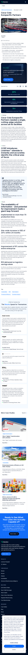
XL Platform (3, 564)
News (2, 612)
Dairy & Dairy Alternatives (7, 595)
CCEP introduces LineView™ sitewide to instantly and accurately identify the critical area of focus (14, 47)
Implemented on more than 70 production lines (13, 53)
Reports (3, 614)
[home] (4, 2)
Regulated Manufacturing (6, 597)
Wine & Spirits (4, 592)
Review (2, 573)
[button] (25, 1)
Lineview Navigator (5, 561)
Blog (2, 609)
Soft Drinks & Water (5, 587)
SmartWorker (4, 578)
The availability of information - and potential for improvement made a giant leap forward (12, 51)
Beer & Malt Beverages (6, 590)
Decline (14, 649)
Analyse (3, 576)
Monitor (2, 571)
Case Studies (4, 606)
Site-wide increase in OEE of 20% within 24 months (14, 55)
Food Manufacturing (5, 600)
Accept (14, 646)
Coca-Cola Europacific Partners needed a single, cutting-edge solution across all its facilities (13, 44)
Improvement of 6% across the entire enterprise (13, 58)
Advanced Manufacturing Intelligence (9, 581)
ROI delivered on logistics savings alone (12, 60)
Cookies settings (14, 642)
